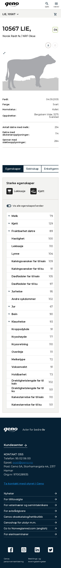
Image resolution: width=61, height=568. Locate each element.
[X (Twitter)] (50, 549)
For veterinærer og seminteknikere (26, 505)
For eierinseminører (16, 534)
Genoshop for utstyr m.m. (20, 522)
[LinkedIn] (37, 549)
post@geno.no (23, 462)
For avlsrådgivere (14, 511)
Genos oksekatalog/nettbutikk (23, 516)
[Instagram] (23, 549)
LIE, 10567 (9, 14)
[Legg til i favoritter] (55, 45)
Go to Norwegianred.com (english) (25, 528)
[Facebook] (10, 549)
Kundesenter (13, 445)
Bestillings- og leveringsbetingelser (37, 560)
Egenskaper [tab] (13, 168)
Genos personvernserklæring (14, 560)
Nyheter (9, 493)
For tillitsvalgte (13, 499)
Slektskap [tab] (32, 168)
